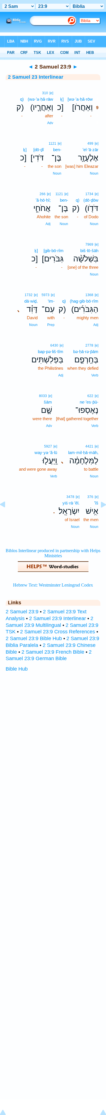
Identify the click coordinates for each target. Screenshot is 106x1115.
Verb (94, 375)
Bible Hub (17, 669)
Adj (48, 224)
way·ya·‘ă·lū (45, 452)
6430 (54, 345)
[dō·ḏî (38, 149)
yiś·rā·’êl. (70, 503)
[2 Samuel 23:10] (99, 517)
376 (90, 497)
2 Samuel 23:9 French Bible (52, 652)
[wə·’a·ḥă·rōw (80, 99)
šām (48, 402)
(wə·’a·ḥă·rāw (40, 99)
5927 (48, 446)
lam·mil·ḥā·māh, (83, 452)
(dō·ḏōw (90, 200)
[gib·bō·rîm (54, 250)
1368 (89, 295)
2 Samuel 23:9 (22, 611)
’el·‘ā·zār (90, 149)
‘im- (51, 301)
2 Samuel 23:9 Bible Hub (34, 638)
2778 (89, 345)
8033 (43, 396)
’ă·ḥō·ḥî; (43, 200)
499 (90, 144)
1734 (89, 194)
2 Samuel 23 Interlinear (35, 77)
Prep (51, 325)
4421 (89, 446)
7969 (89, 244)
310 (45, 93)
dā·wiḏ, (31, 301)
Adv (50, 123)
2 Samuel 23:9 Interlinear (57, 618)
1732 (29, 295)
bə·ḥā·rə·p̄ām (85, 351)
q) (22, 99)
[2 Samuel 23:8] (7, 517)
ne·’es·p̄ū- (89, 402)
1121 (52, 144)
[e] (51, 93)
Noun (94, 173)
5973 (45, 295)
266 (43, 194)
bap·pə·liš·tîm (50, 351)
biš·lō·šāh (89, 250)
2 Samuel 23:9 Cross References (57, 631)
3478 (70, 497)
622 (90, 396)
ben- (57, 149)
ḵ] (62, 99)
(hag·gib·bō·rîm (84, 301)
